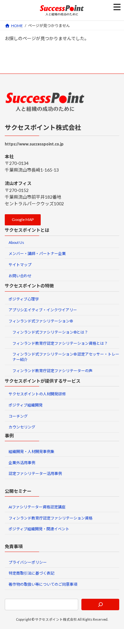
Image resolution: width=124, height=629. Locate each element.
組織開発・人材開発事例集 (31, 451)
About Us (16, 242)
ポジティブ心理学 (24, 298)
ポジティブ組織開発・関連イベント (39, 529)
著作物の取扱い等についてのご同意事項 (43, 584)
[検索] (100, 604)
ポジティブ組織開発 (26, 405)
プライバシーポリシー (28, 562)
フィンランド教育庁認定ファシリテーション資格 (51, 517)
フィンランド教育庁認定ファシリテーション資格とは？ (60, 343)
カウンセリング (22, 427)
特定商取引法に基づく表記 (31, 573)
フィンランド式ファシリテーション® (41, 321)
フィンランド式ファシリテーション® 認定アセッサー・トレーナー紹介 (65, 357)
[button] (23, 219)
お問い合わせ (20, 275)
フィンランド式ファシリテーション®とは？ (50, 332)
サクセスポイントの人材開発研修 (37, 394)
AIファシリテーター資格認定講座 (37, 507)
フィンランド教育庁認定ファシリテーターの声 (52, 370)
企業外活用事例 (22, 462)
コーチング (18, 415)
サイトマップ (20, 264)
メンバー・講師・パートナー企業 (37, 253)
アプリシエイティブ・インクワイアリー (43, 309)
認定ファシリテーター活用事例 (35, 473)
